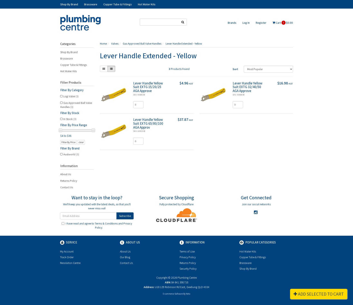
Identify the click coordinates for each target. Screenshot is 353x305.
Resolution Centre (70, 263)
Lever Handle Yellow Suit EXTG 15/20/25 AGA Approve (148, 87)
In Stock (69, 119)
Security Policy (188, 268)
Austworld (71, 154)
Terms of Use (187, 251)
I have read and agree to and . (99, 225)
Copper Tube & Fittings (73, 65)
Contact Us (66, 187)
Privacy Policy (188, 257)
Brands (232, 23)
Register (261, 23)
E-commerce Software (173, 293)
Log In (246, 23)
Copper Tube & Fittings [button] (117, 4)
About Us (65, 174)
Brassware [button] (90, 4)
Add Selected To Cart (320, 294)
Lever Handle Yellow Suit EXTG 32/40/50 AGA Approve (247, 87)
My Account (67, 251)
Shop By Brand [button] (69, 4)
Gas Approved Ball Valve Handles (76, 105)
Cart (284, 23)
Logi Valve (71, 96)
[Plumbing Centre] (80, 22)
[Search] (183, 22)
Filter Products (70, 82)
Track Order (67, 257)
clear (81, 142)
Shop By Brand (69, 52)
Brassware (66, 58)
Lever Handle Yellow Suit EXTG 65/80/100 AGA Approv (148, 123)
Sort (235, 69)
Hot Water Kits (68, 71)
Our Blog (125, 257)
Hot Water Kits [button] (146, 4)
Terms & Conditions (106, 223)
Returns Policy (68, 181)
